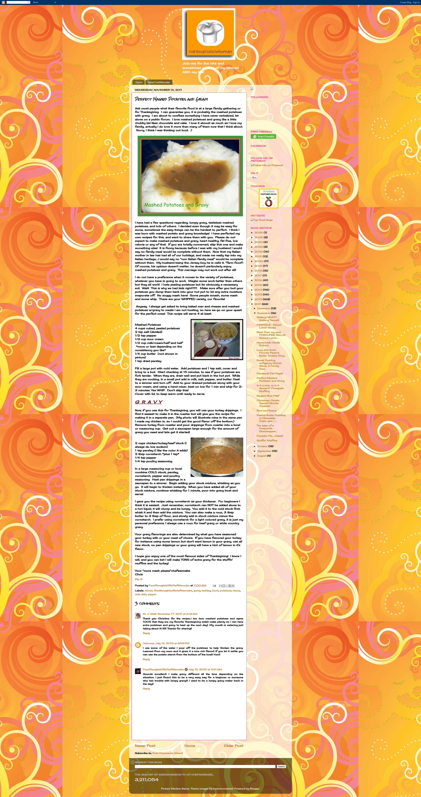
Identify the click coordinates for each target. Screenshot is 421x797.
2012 (258, 299)
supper (152, 594)
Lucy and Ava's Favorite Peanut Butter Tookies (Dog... (271, 352)
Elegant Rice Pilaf (268, 395)
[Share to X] (226, 585)
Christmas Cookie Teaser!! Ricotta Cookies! (268, 403)
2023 (259, 246)
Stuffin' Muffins (267, 440)
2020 (259, 261)
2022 (259, 251)
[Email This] (220, 585)
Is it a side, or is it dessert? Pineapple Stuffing (270, 388)
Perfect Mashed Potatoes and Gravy (271, 379)
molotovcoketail (223, 788)
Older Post (233, 746)
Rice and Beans (266, 410)
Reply (146, 633)
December (264, 308)
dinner (149, 590)
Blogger (255, 788)
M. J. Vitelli (150, 613)
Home (139, 82)
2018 (258, 270)
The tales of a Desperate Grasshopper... (267, 428)
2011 (258, 304)
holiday (206, 590)
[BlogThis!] (223, 585)
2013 (258, 294)
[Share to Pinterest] (233, 585)
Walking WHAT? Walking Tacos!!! (268, 318)
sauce (236, 590)
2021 (258, 256)
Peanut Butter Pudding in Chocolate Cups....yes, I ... (271, 418)
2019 (258, 265)
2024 (259, 242)
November (264, 313)
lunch (215, 590)
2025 (259, 237)
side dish (140, 594)
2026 (259, 232)
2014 (258, 289)
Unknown (149, 643)
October (262, 446)
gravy (197, 590)
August (262, 455)
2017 (258, 275)
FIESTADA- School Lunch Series (269, 326)
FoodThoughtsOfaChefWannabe (163, 669)
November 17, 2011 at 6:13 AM (177, 613)
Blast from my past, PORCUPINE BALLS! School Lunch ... (271, 335)
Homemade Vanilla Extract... (268, 344)
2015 (258, 285)
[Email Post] (214, 585)
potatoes (225, 590)
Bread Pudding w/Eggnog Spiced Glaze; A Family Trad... (269, 364)
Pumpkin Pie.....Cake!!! (270, 435)
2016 (258, 280)
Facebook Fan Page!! (270, 373)
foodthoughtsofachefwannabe (173, 590)
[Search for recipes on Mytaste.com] (262, 219)
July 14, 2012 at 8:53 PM (172, 643)
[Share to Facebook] (230, 585)
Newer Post (145, 746)
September (264, 451)
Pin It (138, 579)
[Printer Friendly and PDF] (263, 137)
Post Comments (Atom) (167, 753)
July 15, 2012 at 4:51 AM (205, 669)
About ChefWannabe (159, 82)
